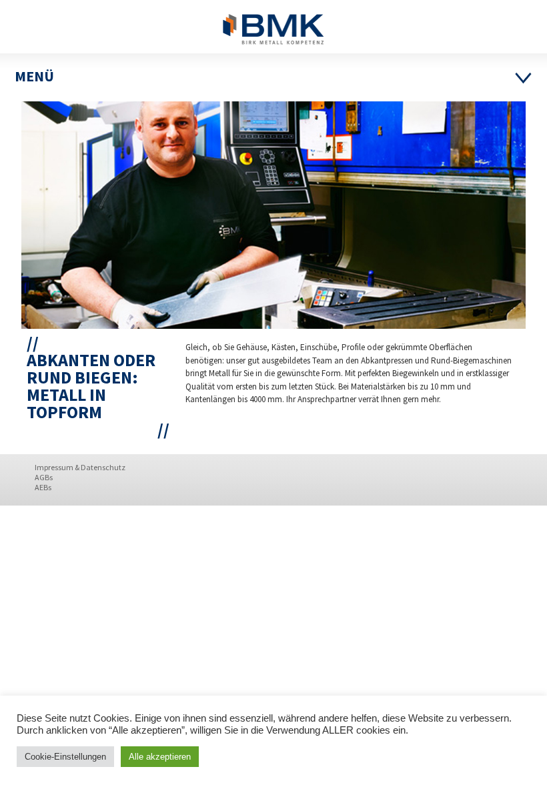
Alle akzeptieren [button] (160, 757)
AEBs (43, 487)
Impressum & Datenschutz (80, 467)
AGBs (44, 477)
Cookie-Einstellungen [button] (65, 757)
